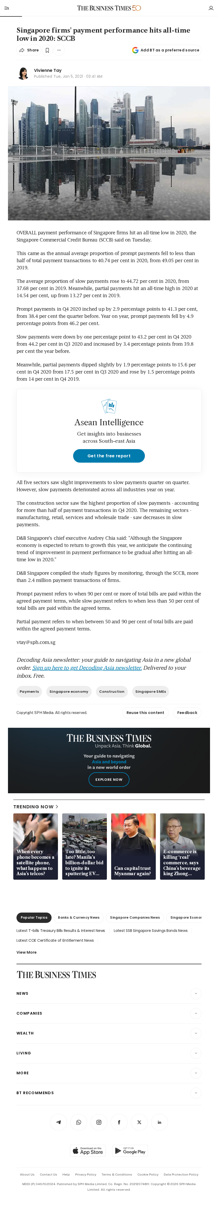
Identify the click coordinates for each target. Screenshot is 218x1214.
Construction (112, 691)
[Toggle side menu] (6, 8)
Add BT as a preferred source (170, 50)
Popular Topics (34, 917)
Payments (29, 691)
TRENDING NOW (33, 806)
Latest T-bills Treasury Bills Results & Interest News (60, 930)
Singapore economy (68, 691)
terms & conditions (117, 1174)
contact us (48, 1174)
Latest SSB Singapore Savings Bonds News (150, 930)
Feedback (187, 712)
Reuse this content (146, 712)
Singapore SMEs (150, 691)
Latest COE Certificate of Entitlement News (55, 940)
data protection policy (181, 1174)
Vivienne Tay (48, 70)
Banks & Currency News (78, 917)
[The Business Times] (104, 8)
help (66, 1174)
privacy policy (85, 1174)
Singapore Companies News (135, 917)
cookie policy (147, 1174)
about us (27, 1174)
